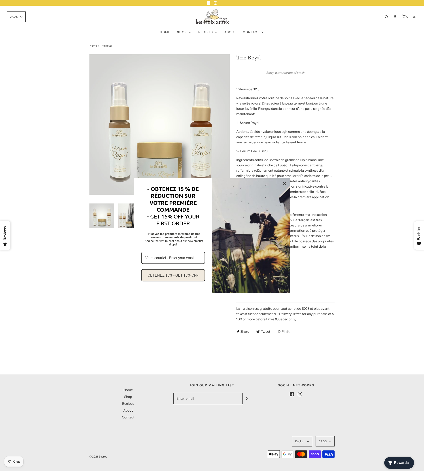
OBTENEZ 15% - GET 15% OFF (173, 275)
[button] (16, 16)
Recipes (128, 403)
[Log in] (395, 17)
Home (165, 32)
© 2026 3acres (98, 456)
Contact (128, 417)
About (230, 32)
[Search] (386, 17)
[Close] (284, 183)
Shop (128, 397)
